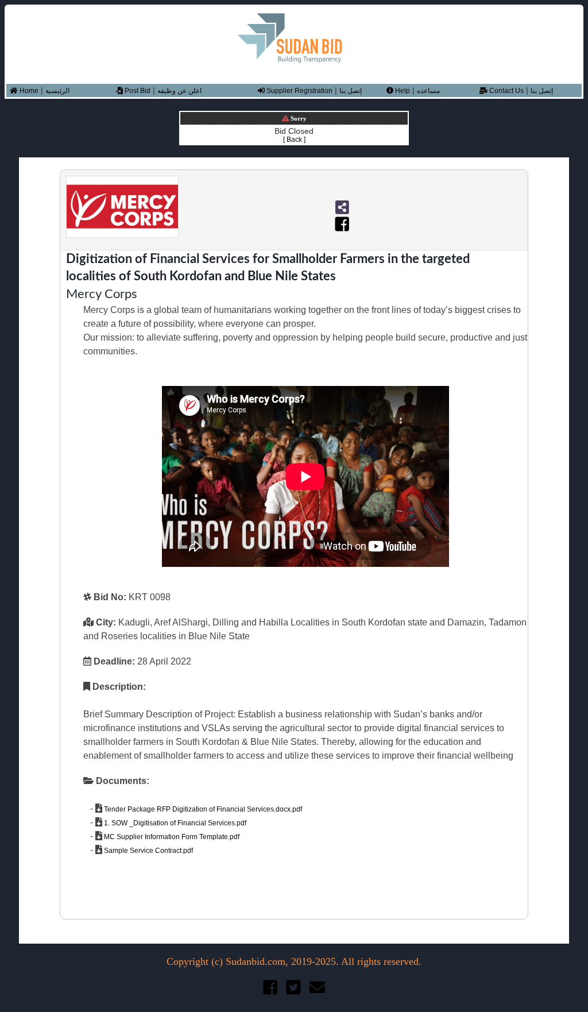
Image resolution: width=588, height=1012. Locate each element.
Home (28, 91)
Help (401, 91)
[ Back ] (294, 140)
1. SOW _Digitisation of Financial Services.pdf (174, 823)
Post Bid (136, 91)
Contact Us (506, 91)
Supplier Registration (298, 91)
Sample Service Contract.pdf (147, 851)
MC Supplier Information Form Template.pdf (170, 837)
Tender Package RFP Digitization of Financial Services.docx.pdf (202, 809)
